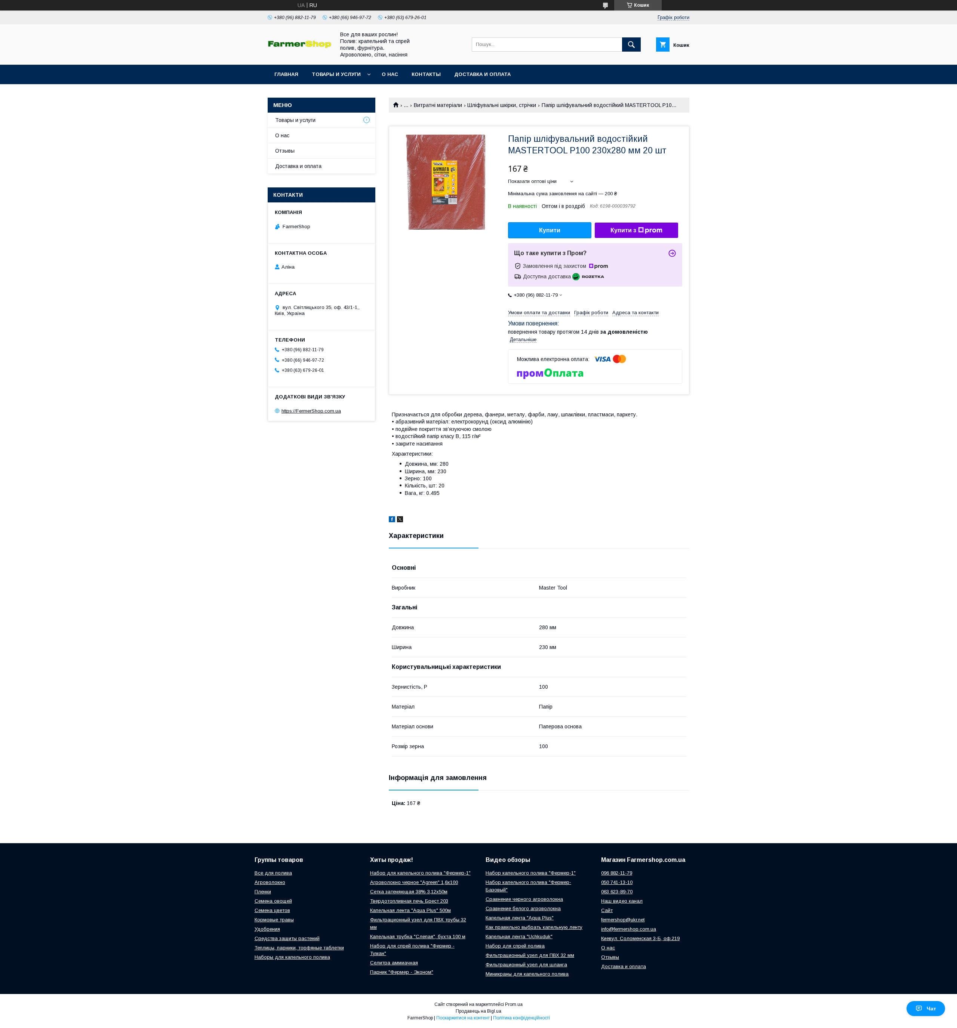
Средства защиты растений (287, 938)
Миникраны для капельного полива (527, 974)
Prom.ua (514, 1004)
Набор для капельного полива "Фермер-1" (420, 873)
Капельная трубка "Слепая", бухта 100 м (417, 936)
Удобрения (267, 929)
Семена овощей (273, 901)
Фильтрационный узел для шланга (526, 964)
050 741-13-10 (617, 882)
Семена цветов (272, 910)
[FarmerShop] (299, 46)
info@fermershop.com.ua (628, 929)
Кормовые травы (274, 920)
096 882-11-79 (616, 873)
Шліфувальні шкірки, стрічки (501, 105)
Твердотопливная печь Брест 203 (409, 901)
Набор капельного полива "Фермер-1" (531, 873)
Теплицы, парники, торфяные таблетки (299, 948)
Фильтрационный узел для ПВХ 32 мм (530, 955)
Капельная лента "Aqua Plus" (520, 918)
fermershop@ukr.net (622, 920)
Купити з (623, 230)
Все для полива (273, 873)
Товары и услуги (336, 74)
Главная (286, 74)
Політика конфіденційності (521, 1018)
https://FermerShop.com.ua (311, 411)
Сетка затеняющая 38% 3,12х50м (408, 891)
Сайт (607, 910)
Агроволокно (270, 882)
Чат (931, 1009)
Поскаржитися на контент (463, 1018)
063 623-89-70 (617, 891)
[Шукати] (631, 44)
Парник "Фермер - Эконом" (401, 972)
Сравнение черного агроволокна (524, 899)
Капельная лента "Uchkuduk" (519, 936)
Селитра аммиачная (394, 963)
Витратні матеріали (438, 105)
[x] (400, 520)
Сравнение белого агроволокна (523, 908)
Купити (549, 230)
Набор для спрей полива (515, 946)
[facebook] (392, 520)
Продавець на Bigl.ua (478, 1011)
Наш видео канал (622, 901)
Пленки (263, 891)
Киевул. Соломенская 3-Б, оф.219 (640, 938)
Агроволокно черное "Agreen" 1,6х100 (414, 882)
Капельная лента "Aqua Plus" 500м (410, 910)
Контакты (426, 74)
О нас (390, 74)
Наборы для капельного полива (292, 957)
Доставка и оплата (482, 74)
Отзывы (285, 151)
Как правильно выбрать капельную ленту (534, 927)
